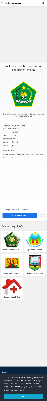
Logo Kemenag (18, 125)
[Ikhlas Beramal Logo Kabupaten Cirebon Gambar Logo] (12, 263)
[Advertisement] (23, 35)
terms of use (8, 157)
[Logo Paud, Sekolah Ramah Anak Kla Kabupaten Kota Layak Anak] (35, 239)
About (5, 372)
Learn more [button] (19, 390)
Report (15, 142)
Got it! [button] (23, 396)
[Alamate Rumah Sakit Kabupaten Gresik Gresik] (12, 287)
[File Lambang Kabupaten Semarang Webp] (35, 263)
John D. (15, 145)
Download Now (21, 215)
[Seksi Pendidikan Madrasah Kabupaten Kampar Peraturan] (12, 239)
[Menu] (2, 3)
